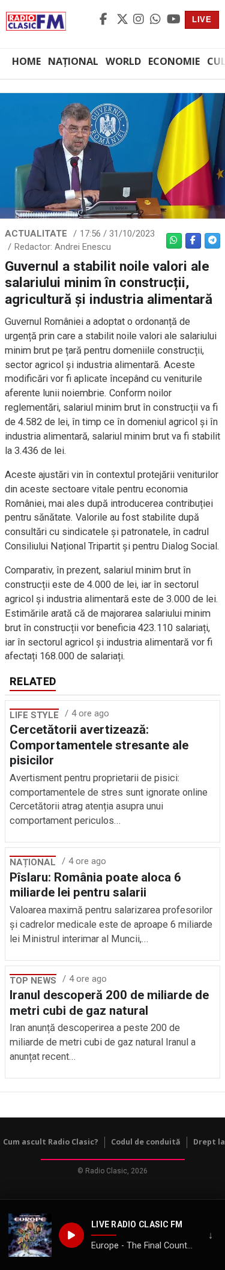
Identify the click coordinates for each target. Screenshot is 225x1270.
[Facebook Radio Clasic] (106, 19)
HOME (26, 61)
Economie (174, 61)
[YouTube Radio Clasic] (173, 19)
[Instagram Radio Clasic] (139, 19)
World (123, 61)
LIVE (202, 19)
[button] (30, 1235)
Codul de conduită (146, 1142)
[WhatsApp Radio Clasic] (156, 19)
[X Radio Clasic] (123, 19)
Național (73, 61)
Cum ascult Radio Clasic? (50, 1142)
